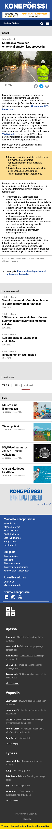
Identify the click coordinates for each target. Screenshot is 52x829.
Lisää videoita (43, 504)
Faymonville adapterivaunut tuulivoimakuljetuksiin (26, 273)
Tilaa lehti (8, 559)
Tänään (6, 385)
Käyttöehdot (10, 545)
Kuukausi (28, 385)
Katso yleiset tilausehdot (16, 570)
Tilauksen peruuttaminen (16, 567)
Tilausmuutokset (12, 563)
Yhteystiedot (10, 541)
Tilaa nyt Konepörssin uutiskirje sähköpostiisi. (25, 826)
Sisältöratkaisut (11, 534)
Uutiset (7, 23)
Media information (13, 585)
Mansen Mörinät (12, 527)
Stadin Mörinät (11, 530)
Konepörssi (9, 523)
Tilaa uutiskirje (11, 556)
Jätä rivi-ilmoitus (12, 538)
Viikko (17, 385)
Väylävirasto (8, 134)
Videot (15, 23)
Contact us (9, 581)
